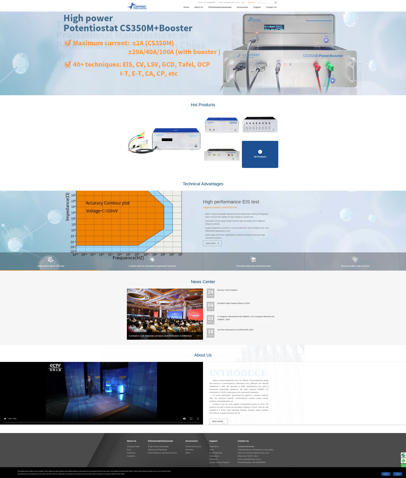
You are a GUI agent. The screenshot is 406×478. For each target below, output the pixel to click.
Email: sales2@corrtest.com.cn (229, 2)
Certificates (131, 453)
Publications (214, 456)
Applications (214, 446)
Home (186, 7)
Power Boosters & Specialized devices (162, 453)
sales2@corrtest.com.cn (252, 459)
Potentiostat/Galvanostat (219, 7)
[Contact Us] (403, 455)
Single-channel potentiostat (158, 446)
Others (187, 453)
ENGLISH (251, 2)
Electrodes (189, 450)
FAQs (211, 450)
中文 (242, 3)
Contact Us (271, 7)
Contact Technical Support (219, 462)
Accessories (242, 7)
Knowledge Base (215, 453)
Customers (131, 456)
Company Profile (133, 446)
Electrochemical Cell (193, 446)
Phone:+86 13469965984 (206, 2)
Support (257, 7)
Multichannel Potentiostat (157, 450)
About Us (198, 7)
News (129, 450)
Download (213, 459)
